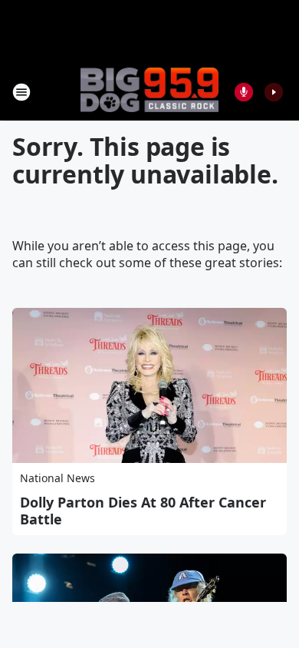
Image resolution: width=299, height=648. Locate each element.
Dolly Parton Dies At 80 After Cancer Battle (143, 510)
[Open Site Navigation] (21, 92)
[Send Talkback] (244, 92)
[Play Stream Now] (273, 92)
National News (57, 478)
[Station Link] (149, 91)
